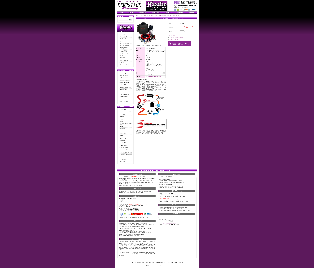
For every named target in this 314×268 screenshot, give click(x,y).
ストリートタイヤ (124, 60)
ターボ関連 (122, 114)
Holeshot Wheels (124, 84)
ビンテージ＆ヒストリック (126, 43)
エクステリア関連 (124, 147)
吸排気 (121, 126)
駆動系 (121, 135)
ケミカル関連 (123, 159)
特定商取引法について (140, 262)
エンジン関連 (123, 109)
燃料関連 (122, 116)
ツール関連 (122, 157)
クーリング (122, 128)
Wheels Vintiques (124, 96)
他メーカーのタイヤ (124, 64)
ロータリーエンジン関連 (125, 112)
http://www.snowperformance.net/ (153, 76)
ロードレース (123, 38)
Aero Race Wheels (124, 94)
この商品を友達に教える (174, 39)
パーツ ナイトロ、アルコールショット (149, 15)
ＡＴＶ (121, 55)
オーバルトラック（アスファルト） (124, 50)
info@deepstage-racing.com (169, 223)
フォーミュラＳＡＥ (124, 45)
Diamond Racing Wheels (125, 87)
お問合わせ (181, 262)
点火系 (121, 121)
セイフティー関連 (124, 150)
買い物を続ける (172, 35)
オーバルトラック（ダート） (124, 48)
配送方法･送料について (161, 262)
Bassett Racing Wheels (125, 92)
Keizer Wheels (123, 89)
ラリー (122, 41)
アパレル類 (122, 161)
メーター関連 (123, 142)
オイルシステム (123, 131)
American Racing (124, 75)
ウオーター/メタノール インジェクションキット (170, 15)
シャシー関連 (123, 133)
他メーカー (122, 99)
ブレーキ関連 (123, 138)
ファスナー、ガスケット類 (126, 154)
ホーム (137, 15)
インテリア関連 (123, 145)
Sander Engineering (124, 82)
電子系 (121, 119)
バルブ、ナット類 (124, 101)
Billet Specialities (124, 77)
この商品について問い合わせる (176, 37)
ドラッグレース (123, 36)
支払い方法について (150, 262)
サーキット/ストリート (125, 34)
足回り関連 (122, 140)
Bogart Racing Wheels (125, 80)
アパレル (122, 62)
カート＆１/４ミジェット (125, 53)
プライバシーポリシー (172, 262)
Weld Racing (123, 73)
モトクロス (122, 57)
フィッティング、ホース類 (126, 152)
